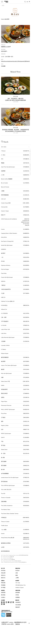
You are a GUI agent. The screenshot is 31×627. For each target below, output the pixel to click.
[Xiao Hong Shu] (4, 604)
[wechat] (11, 602)
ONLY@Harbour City (20, 585)
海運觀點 (17, 597)
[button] (25, 1)
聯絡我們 (17, 607)
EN (27, 1)
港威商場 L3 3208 (5, 46)
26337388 (3, 51)
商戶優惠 (3, 587)
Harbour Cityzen (19, 587)
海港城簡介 (18, 602)
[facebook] (4, 602)
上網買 (17, 577)
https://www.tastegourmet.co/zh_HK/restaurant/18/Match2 (15, 61)
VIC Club (17, 582)
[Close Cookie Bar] (29, 623)
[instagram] (1, 602)
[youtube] (6, 602)
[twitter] (8, 602)
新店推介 (17, 570)
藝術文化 (3, 577)
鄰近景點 (3, 595)
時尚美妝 (3, 570)
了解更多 (17, 624)
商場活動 (3, 582)
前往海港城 (18, 605)
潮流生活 (3, 575)
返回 (3, 5)
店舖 (16, 573)
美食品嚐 (15, 96)
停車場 (17, 595)
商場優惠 (3, 585)
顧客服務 (17, 592)
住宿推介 (3, 597)
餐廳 (16, 575)
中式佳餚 (3, 66)
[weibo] (13, 602)
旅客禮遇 (3, 592)
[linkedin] (1, 604)
